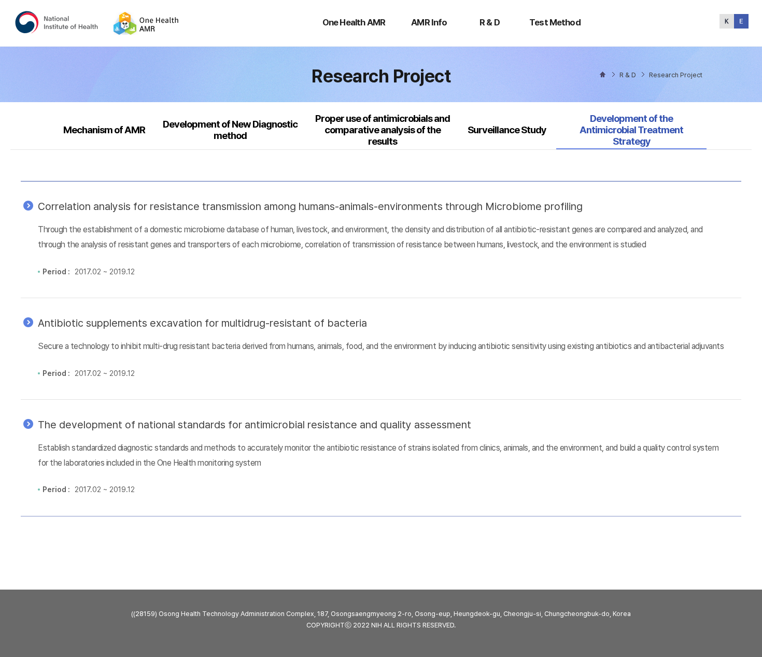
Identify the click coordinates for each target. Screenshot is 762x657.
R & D (489, 22)
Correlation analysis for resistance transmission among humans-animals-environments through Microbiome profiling (310, 206)
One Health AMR (353, 22)
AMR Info (429, 22)
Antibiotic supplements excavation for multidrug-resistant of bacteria (202, 323)
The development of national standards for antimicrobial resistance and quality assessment (254, 424)
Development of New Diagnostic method (230, 130)
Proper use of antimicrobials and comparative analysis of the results (382, 130)
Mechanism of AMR (104, 130)
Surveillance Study (507, 130)
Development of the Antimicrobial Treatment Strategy (631, 130)
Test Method (555, 22)
